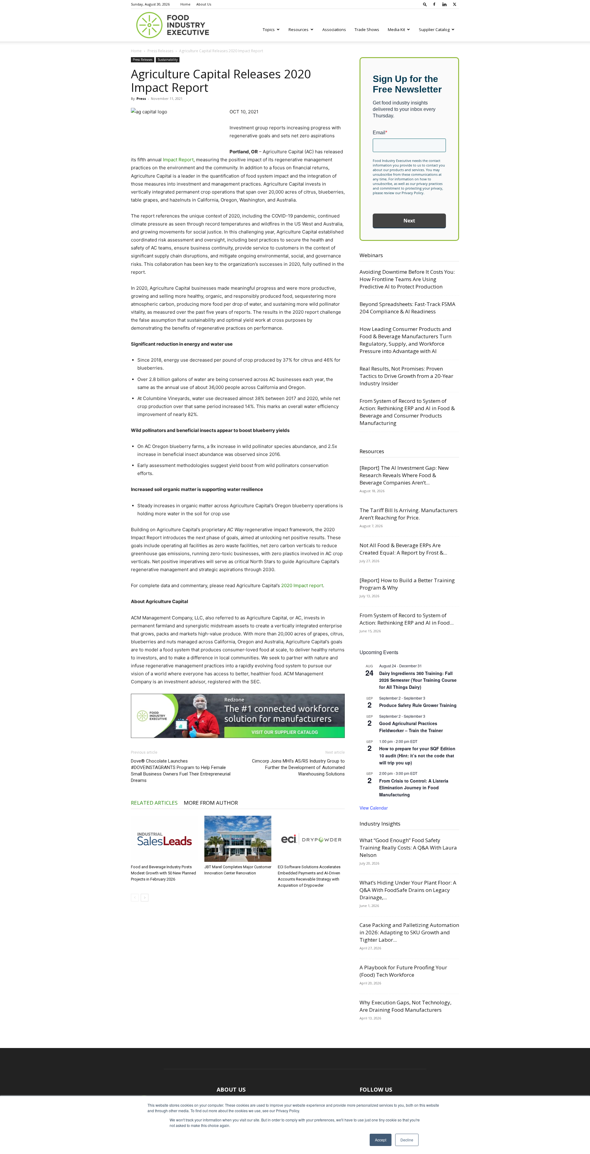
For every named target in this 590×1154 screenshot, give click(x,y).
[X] (454, 4)
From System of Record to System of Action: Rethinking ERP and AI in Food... (407, 619)
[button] (425, 4)
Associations (334, 29)
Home (185, 4)
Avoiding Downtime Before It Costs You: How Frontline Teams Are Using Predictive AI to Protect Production (407, 279)
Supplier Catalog (434, 29)
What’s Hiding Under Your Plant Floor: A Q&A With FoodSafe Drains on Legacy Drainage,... (408, 890)
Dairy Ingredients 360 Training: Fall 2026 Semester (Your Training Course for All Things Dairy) (418, 680)
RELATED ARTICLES (154, 802)
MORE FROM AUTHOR (211, 802)
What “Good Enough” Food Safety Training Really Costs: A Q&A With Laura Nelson (408, 847)
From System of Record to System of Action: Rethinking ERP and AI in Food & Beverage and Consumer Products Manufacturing (407, 411)
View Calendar (374, 808)
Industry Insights (380, 823)
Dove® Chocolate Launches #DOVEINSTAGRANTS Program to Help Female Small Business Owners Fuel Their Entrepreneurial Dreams (180, 770)
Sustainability (168, 59)
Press (141, 98)
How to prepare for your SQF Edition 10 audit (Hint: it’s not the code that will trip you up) (417, 755)
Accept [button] (380, 1139)
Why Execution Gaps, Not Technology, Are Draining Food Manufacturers (405, 1006)
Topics (269, 29)
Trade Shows (367, 29)
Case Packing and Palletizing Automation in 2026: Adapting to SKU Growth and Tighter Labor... (409, 932)
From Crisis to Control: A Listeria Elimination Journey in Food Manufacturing (413, 788)
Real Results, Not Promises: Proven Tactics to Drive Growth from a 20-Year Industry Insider (406, 376)
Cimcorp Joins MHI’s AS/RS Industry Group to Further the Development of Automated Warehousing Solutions (298, 767)
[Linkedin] (444, 4)
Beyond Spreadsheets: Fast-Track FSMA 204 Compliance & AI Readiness (407, 307)
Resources (299, 29)
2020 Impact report (302, 585)
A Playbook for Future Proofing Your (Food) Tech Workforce (403, 971)
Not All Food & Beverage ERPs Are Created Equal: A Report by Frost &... (403, 549)
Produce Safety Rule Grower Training (418, 705)
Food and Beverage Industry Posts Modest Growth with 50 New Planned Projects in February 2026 (163, 873)
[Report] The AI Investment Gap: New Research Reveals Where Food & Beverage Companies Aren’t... (404, 475)
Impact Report (178, 160)
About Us (203, 4)
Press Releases (160, 50)
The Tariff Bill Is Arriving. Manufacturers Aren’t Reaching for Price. (409, 514)
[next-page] (144, 897)
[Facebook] (434, 4)
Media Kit (396, 29)
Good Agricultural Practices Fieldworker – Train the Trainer (411, 726)
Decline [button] (406, 1139)
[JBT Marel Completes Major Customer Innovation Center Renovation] (237, 839)
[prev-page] (135, 897)
